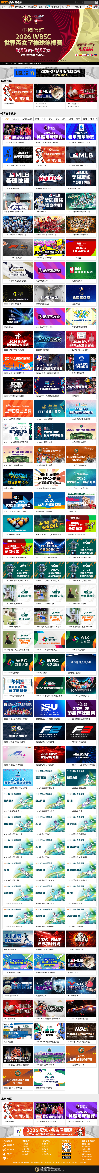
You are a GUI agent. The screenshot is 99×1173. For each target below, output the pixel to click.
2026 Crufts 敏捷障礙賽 (13, 604)
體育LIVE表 (20, 7)
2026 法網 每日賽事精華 (77, 465)
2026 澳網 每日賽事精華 (45, 973)
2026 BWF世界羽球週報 (45, 765)
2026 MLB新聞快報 (11, 189)
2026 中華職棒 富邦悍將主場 (15, 235)
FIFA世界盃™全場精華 (76, 534)
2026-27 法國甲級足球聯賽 (14, 166)
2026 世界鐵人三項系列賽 (78, 488)
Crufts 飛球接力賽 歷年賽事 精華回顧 (50, 627)
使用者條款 (26, 1149)
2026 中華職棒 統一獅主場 (78, 235)
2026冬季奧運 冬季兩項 (77, 834)
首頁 (4, 7)
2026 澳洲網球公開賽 (12, 973)
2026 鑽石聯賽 (73, 396)
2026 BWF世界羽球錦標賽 (14, 142)
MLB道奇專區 (41, 212)
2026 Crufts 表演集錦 (12, 627)
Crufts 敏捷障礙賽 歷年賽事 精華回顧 (82, 627)
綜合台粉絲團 (86, 1151)
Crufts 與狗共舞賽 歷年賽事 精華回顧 (18, 650)
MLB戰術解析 (41, 104)
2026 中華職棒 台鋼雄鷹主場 (79, 212)
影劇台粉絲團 (86, 1149)
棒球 (37, 119)
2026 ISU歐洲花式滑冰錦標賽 (15, 788)
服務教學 (45, 1151)
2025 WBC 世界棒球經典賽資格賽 (49, 696)
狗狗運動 (15, 119)
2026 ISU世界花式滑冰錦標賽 (79, 419)
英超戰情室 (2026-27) (44, 281)
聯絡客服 (45, 1149)
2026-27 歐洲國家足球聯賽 (14, 742)
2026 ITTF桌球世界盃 (44, 419)
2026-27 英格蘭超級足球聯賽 (47, 142)
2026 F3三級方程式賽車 (77, 742)
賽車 (78, 119)
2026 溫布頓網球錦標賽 (77, 442)
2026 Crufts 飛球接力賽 (45, 604)
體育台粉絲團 (86, 1146)
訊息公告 (45, 1146)
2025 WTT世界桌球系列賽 (78, 1019)
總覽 (7, 119)
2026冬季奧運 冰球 (43, 834)
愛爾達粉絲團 (86, 1144)
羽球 (57, 119)
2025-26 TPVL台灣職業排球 (78, 696)
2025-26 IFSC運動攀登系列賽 (47, 1042)
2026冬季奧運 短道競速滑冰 (78, 880)
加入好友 (10, 1158)
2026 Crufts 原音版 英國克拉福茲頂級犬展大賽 (22, 581)
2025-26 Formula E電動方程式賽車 (81, 765)
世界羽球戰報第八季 (75, 950)
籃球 (51, 119)
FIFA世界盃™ (78, 7)
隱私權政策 (26, 1151)
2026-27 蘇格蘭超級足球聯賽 (15, 281)
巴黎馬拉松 (72, 511)
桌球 (71, 119)
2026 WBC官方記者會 (76, 650)
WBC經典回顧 (41, 673)
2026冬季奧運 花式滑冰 (13, 811)
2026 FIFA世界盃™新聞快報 (15, 557)
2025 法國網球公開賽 (76, 1065)
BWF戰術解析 (73, 104)
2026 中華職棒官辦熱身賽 (14, 696)
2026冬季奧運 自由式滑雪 (78, 857)
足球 (44, 119)
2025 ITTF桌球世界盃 (44, 1088)
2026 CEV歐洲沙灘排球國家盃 (16, 511)
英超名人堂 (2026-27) (44, 327)
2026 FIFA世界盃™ (75, 258)
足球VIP (65, 7)
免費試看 (25, 1144)
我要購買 (32, 7)
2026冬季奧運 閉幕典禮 (77, 788)
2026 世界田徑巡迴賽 (12, 419)
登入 (76, 2)
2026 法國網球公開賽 (44, 465)
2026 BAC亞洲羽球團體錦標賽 (16, 719)
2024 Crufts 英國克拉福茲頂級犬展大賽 (83, 581)
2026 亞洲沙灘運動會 (44, 511)
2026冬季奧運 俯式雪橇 (13, 903)
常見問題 (45, 1144)
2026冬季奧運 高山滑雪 (13, 834)
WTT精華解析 (73, 996)
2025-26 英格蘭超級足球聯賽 (79, 719)
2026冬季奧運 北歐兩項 (45, 880)
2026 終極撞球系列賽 (12, 534)
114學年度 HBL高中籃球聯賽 (79, 1042)
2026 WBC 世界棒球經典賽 (46, 650)
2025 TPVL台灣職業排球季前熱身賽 (50, 1019)
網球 (64, 119)
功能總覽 (25, 1154)
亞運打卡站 (43, 7)
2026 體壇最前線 (42, 350)
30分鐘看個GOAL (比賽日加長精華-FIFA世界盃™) (55, 534)
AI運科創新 (27, 119)
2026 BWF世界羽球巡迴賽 (14, 350)
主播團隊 (10, 1154)
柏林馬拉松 (8, 1042)
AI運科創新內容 (10, 950)
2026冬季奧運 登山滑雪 (45, 811)
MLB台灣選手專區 (75, 189)
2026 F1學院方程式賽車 (13, 765)
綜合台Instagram (87, 1159)
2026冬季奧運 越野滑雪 (13, 857)
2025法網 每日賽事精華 (13, 1088)
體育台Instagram (87, 1154)
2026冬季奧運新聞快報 (45, 926)
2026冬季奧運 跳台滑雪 (45, 903)
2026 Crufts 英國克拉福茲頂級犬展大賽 (83, 557)
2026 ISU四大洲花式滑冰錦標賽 (48, 719)
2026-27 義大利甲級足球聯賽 (79, 142)
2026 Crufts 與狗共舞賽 (77, 604)
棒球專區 (55, 7)
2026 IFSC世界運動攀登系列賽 (16, 442)
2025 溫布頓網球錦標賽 (45, 1065)
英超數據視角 (41, 996)
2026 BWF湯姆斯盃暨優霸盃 (79, 350)
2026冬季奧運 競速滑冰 (13, 926)
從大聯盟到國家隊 (75, 673)
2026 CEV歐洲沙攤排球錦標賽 (47, 373)
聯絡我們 (83, 1162)
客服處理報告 (46, 1154)
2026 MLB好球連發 (43, 189)
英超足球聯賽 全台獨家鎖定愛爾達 (18, 63)
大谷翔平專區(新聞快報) (13, 212)
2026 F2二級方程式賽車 (45, 742)
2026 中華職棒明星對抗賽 (78, 327)
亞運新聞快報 (8, 104)
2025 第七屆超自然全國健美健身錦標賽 (19, 1065)
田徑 (92, 119)
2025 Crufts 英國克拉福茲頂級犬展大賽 (51, 581)
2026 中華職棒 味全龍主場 (46, 235)
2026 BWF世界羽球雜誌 (45, 950)
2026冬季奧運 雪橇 (11, 880)
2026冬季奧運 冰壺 (43, 857)
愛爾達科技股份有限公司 (21, 1162)
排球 (85, 119)
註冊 (81, 2)
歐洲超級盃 (8, 327)
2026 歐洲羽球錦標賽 (76, 373)
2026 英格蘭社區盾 (75, 281)
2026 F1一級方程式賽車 (13, 258)
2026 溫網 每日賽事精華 (13, 465)
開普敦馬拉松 (9, 488)
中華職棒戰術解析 (11, 996)
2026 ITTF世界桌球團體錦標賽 (48, 396)
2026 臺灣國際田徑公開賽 (46, 488)
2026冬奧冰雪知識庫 (76, 926)
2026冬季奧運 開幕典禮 (45, 788)
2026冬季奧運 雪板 (75, 903)
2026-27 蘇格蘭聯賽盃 (12, 304)
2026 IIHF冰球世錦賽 (44, 442)
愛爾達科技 (10, 1145)
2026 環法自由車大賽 (44, 258)
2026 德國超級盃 (42, 304)
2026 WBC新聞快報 (12, 673)
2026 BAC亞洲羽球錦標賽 (14, 373)
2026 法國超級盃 (74, 304)
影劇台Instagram (87, 1156)
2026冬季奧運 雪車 (75, 811)
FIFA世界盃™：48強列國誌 (46, 557)
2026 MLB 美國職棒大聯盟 (78, 166)
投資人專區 (10, 1149)
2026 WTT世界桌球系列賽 (14, 396)
